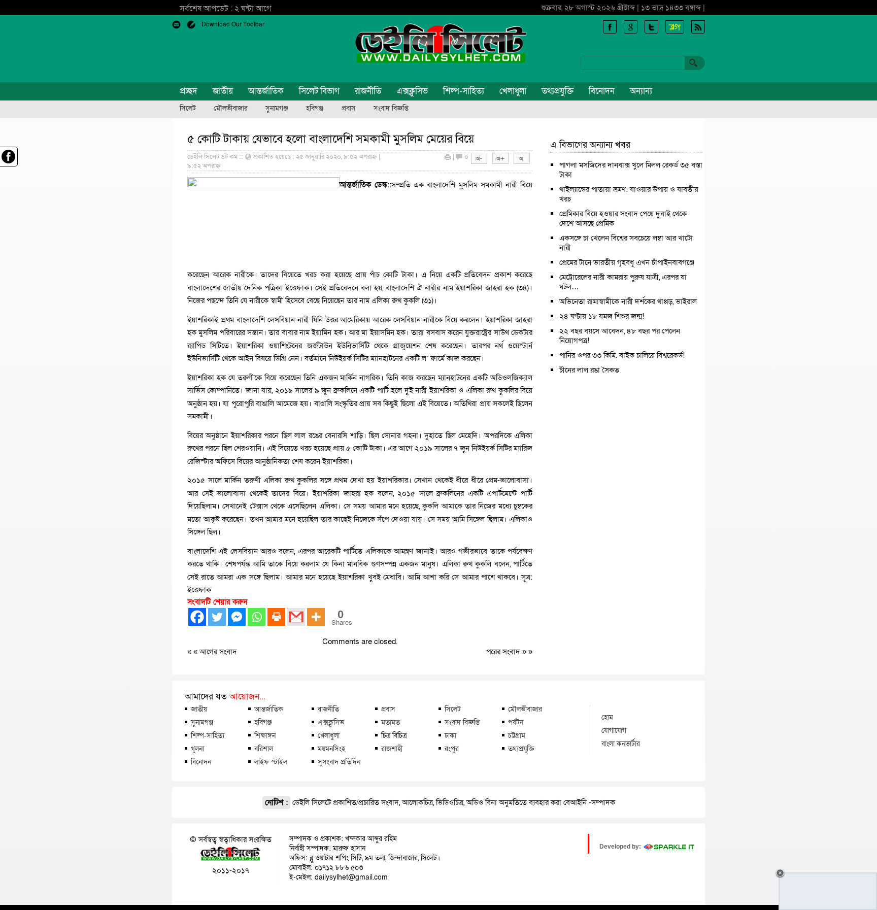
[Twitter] (217, 617)
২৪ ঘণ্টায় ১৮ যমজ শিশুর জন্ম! (601, 316)
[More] (316, 617)
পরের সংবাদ (504, 652)
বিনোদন (602, 91)
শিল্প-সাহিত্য (463, 91)
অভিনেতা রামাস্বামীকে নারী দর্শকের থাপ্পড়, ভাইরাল (628, 301)
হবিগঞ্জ (315, 108)
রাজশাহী (391, 749)
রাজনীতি (368, 91)
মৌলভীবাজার (231, 108)
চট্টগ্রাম (516, 735)
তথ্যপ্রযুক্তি (558, 91)
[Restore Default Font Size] (521, 162)
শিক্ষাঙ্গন (265, 735)
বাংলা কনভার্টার (620, 743)
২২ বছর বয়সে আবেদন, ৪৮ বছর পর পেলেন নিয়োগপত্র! (619, 336)
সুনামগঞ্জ (276, 108)
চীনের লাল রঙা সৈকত (589, 370)
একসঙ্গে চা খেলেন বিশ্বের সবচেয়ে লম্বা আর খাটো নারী (626, 243)
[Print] (276, 617)
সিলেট (188, 108)
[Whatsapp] (256, 617)
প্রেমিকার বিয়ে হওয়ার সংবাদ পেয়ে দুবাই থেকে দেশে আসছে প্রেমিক (623, 218)
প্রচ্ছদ (188, 91)
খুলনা (197, 749)
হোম (607, 717)
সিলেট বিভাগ (319, 91)
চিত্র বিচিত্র (394, 735)
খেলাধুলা (512, 91)
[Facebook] (197, 617)
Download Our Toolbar (232, 24)
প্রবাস (349, 108)
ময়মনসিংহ (331, 749)
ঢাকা (450, 735)
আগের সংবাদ (218, 652)
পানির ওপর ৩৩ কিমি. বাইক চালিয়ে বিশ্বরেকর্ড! (622, 355)
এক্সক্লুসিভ (412, 91)
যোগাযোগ (613, 730)
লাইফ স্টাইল (270, 762)
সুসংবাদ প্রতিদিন (339, 762)
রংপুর (452, 749)
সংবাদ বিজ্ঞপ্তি (391, 108)
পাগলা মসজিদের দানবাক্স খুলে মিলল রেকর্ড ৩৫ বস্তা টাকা (630, 170)
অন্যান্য (641, 91)
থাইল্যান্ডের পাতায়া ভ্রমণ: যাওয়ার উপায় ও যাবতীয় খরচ (628, 194)
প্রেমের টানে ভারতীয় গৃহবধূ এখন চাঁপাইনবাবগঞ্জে (626, 262)
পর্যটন (515, 722)
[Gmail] (296, 617)
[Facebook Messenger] (237, 617)
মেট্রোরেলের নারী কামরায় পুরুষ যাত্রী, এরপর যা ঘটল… (623, 282)
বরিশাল (263, 749)
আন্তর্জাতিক (266, 91)
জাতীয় (223, 91)
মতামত (390, 722)
